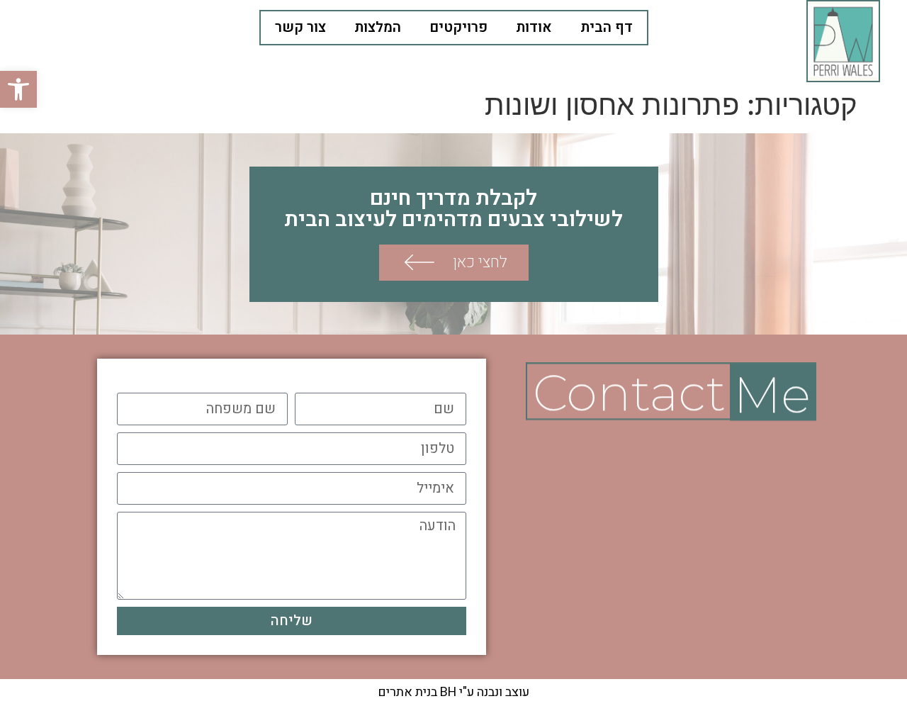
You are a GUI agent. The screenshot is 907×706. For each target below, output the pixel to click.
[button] (18, 89)
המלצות (377, 27)
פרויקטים (458, 27)
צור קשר (300, 27)
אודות (534, 27)
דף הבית (606, 27)
